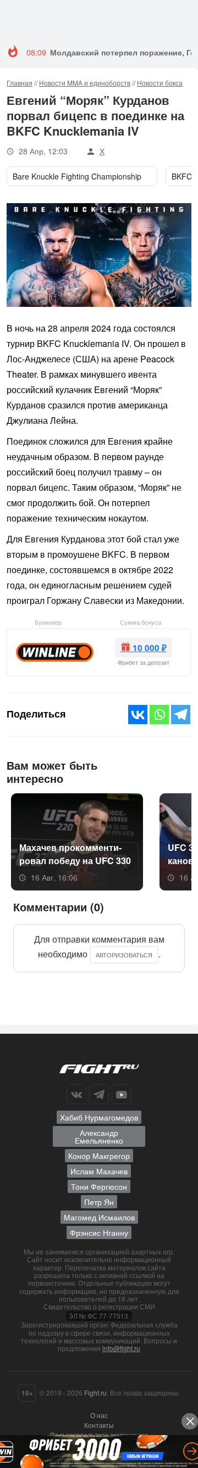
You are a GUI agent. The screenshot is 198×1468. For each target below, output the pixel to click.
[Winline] (55, 651)
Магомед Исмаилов (99, 1217)
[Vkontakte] (137, 714)
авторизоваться (124, 954)
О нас (99, 1415)
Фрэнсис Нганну (99, 1232)
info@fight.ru (121, 1348)
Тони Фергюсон (99, 1186)
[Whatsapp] (159, 714)
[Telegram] (180, 714)
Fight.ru (95, 1392)
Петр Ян (99, 1201)
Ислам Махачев (99, 1171)
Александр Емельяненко (99, 1136)
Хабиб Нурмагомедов (99, 1117)
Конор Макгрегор (99, 1155)
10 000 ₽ (148, 648)
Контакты (99, 1425)
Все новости (159, 770)
